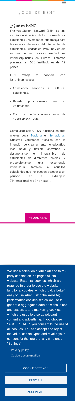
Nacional (36, 135)
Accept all (35, 392)
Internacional (56, 135)
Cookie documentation (25, 355)
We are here (37, 217)
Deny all (36, 380)
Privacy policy (20, 350)
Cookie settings (35, 368)
